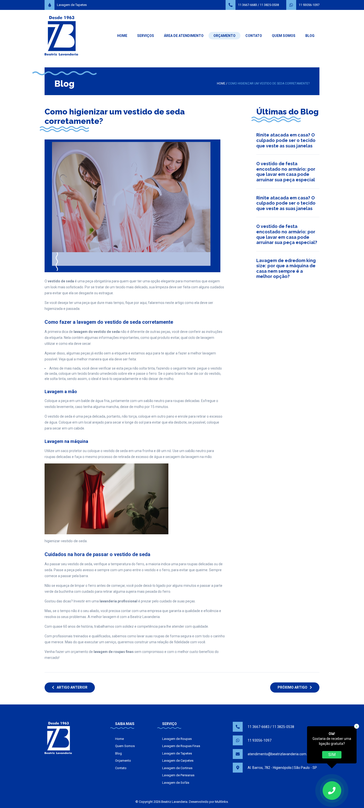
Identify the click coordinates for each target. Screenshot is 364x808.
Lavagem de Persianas (178, 775)
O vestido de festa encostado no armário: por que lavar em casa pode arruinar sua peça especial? (286, 234)
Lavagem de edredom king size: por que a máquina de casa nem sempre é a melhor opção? (286, 268)
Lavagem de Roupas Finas (181, 746)
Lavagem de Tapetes (72, 5)
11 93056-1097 (309, 5)
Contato (253, 36)
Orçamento (224, 36)
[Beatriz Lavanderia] (61, 35)
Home (122, 36)
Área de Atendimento (184, 36)
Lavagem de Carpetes (177, 760)
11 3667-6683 (247, 5)
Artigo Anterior (72, 687)
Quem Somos (283, 36)
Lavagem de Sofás (175, 782)
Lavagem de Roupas (177, 739)
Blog (309, 36)
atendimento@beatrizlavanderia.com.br (279, 754)
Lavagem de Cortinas (177, 768)
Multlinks (221, 802)
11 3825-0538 (269, 5)
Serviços (145, 36)
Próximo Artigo (292, 687)
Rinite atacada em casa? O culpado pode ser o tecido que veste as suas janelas (285, 140)
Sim (332, 754)
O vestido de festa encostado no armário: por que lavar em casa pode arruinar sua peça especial (285, 171)
